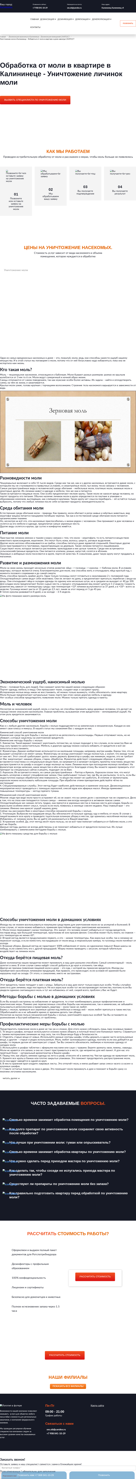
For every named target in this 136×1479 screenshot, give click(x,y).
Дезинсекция (47, 19)
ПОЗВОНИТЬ (128, 23)
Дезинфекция (65, 19)
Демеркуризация (101, 19)
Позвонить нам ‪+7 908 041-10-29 (36, 1475)
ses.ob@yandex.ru (74, 8)
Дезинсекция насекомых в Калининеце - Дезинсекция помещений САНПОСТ (39, 37)
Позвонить (104, 1475)
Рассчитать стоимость (95, 1276)
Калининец (6, 7)
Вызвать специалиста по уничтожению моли (35, 99)
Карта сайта (97, 1405)
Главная (34, 19)
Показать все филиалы (68, 1386)
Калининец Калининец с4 (113, 8)
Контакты (35, 27)
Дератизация (82, 19)
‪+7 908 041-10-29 (40, 8)
